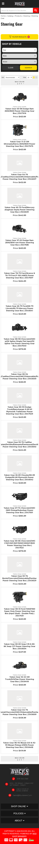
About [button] (18, 820)
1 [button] (17, 760)
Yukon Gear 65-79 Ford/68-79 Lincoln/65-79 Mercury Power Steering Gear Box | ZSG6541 (19, 308)
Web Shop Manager (24, 834)
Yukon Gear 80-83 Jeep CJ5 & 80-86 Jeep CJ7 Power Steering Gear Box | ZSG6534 (19, 646)
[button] (15, 759)
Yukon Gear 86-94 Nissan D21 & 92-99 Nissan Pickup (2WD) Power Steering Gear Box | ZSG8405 (19, 745)
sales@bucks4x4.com (22, 795)
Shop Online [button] (18, 806)
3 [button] (21, 760)
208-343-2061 (22, 779)
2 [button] (19, 760)
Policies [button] (18, 813)
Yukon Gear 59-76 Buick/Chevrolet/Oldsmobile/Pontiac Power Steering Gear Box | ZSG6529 (19, 578)
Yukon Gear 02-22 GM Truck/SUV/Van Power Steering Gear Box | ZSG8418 (19, 679)
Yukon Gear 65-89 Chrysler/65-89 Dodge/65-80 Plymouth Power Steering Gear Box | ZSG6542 (19, 477)
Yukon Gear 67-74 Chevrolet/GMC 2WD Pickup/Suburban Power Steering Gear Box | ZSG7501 (19, 510)
